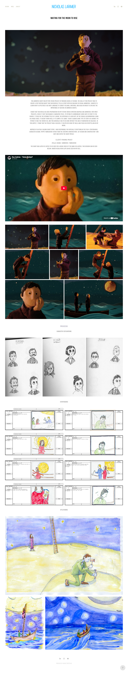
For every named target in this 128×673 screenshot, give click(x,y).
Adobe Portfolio (67, 663)
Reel (12, 7)
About (18, 7)
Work (7, 7)
